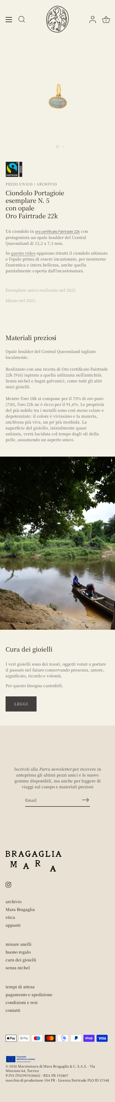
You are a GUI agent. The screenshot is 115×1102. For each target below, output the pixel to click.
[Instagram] (8, 884)
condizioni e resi (22, 1002)
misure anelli (19, 944)
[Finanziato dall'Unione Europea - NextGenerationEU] (21, 1059)
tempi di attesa (20, 986)
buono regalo (18, 952)
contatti (13, 1010)
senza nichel (18, 967)
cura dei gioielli (21, 959)
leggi (21, 703)
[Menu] (9, 19)
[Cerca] (22, 20)
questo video (23, 253)
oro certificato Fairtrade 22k (57, 231)
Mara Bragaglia (20, 909)
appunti (13, 925)
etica (10, 917)
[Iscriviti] (85, 800)
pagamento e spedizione (29, 994)
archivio (13, 901)
